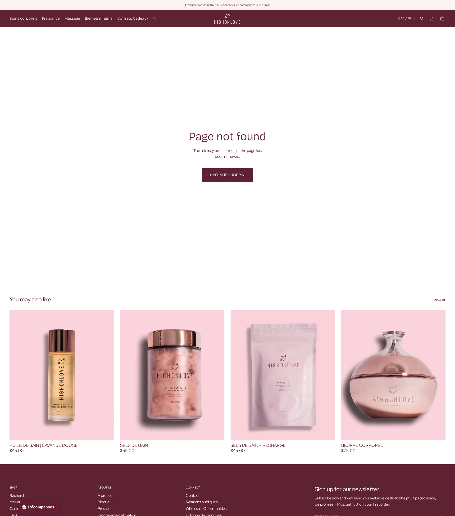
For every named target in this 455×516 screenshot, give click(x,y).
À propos (105, 495)
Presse (103, 508)
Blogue (103, 502)
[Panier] (442, 18)
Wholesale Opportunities (206, 508)
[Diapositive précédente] (348, 375)
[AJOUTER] (106, 433)
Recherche (18, 495)
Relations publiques (202, 502)
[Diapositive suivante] (438, 375)
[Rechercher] (422, 18)
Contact (193, 495)
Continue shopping (227, 174)
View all (439, 300)
